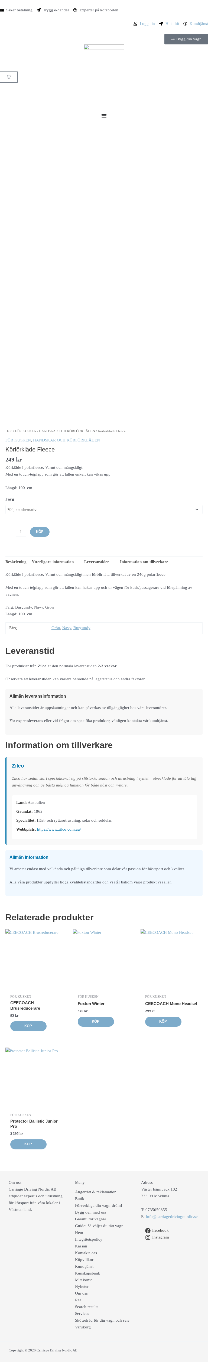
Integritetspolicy (88, 1239)
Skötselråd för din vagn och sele (102, 1320)
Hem (8, 431)
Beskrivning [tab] (16, 562)
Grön (55, 628)
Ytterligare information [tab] (53, 562)
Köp (40, 532)
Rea (78, 1300)
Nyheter (82, 1286)
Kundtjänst (84, 1266)
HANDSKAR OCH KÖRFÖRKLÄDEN (67, 431)
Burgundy (81, 628)
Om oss (81, 1293)
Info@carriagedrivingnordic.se (172, 1216)
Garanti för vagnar (90, 1219)
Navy (66, 628)
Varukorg (83, 1327)
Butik (79, 1199)
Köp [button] (28, 1026)
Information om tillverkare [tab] (143, 562)
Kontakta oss (86, 1253)
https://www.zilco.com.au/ (59, 829)
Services (82, 1313)
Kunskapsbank (87, 1273)
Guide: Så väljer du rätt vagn (99, 1226)
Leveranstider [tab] (96, 562)
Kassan (81, 1246)
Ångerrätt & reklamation (95, 1192)
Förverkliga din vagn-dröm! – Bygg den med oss (100, 1208)
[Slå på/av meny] (104, 115)
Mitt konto (84, 1280)
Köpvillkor (84, 1259)
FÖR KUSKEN (25, 431)
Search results (86, 1307)
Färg (9, 499)
